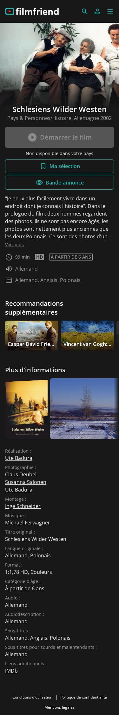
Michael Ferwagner (27, 522)
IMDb (11, 670)
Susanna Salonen (25, 482)
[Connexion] (97, 11)
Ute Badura (18, 458)
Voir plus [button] (14, 244)
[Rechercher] (84, 11)
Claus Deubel (20, 474)
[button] (110, 11)
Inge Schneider (23, 506)
